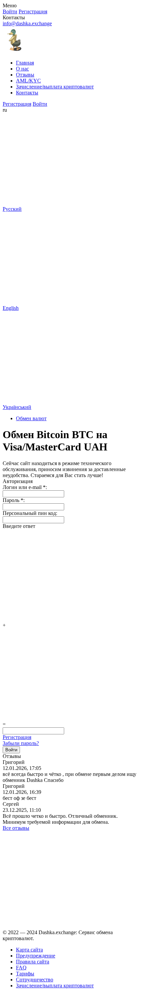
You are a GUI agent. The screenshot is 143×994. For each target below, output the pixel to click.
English (11, 308)
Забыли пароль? (21, 743)
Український (17, 407)
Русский (12, 209)
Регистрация (17, 737)
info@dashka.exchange (27, 23)
